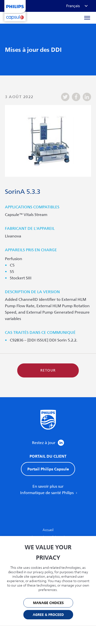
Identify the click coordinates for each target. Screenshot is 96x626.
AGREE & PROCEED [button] (48, 615)
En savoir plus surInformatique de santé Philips (47, 489)
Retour (48, 370)
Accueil (48, 530)
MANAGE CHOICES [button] (48, 603)
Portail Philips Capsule (48, 468)
